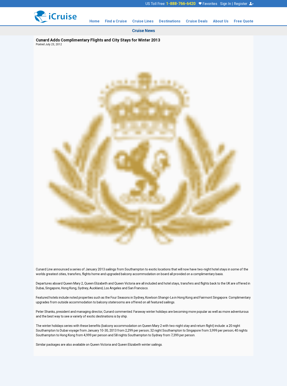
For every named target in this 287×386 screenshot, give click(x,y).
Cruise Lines (143, 21)
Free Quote (243, 21)
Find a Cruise (116, 21)
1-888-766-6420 (181, 4)
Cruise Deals (197, 21)
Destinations (169, 21)
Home (94, 21)
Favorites (209, 4)
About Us (220, 21)
